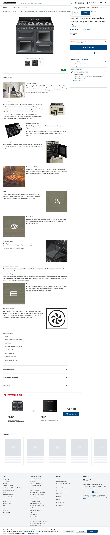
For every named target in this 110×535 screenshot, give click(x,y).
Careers (58, 496)
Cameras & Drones (8, 485)
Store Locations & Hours (36, 483)
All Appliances (6, 11)
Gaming (5, 483)
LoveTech (5, 510)
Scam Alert (32, 512)
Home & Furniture (8, 494)
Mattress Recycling (35, 510)
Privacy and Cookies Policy (37, 505)
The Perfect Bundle (13, 395)
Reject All (81, 531)
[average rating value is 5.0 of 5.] (74, 29)
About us (58, 479)
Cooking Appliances (43, 11)
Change (76, 13)
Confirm (85, 13)
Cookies (32, 508)
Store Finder (95, 7)
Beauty (4, 492)
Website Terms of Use (35, 503)
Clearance (24, 7)
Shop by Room (6, 512)
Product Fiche (64, 72)
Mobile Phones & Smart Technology (12, 488)
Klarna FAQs (33, 519)
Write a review (86, 29)
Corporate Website (61, 490)
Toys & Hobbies (7, 501)
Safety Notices (33, 514)
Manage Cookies (69, 531)
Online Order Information (36, 499)
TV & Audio (6, 481)
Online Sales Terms (35, 501)
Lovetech (58, 499)
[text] (73, 33)
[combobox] (44, 3)
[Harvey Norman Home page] (9, 3)
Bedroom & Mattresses (9, 496)
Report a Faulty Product (36, 479)
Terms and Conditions (35, 525)
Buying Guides (60, 502)
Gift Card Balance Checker (37, 494)
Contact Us (104, 7)
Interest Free (59, 493)
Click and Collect (34, 490)
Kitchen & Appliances (8, 490)
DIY (4, 505)
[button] (5, 7)
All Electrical (15, 11)
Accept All (92, 531)
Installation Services (35, 488)
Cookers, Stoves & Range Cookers (28, 11)
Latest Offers (16, 7)
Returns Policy (33, 496)
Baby (4, 499)
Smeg (51, 11)
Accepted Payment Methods (37, 492)
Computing (6, 479)
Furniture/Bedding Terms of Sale (38, 521)
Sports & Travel (7, 503)
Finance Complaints (61, 481)
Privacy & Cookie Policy (32, 533)
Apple (4, 508)
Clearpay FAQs (34, 516)
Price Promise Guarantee (63, 483)
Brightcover (59, 505)
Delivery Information (35, 485)
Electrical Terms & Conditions (37, 523)
